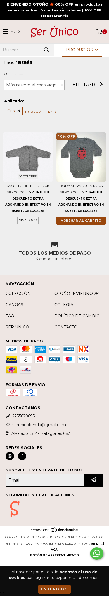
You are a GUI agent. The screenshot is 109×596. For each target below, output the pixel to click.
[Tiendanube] (54, 531)
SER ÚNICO (17, 327)
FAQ (10, 315)
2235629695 (23, 416)
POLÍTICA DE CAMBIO (77, 315)
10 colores (28, 176)
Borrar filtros (40, 112)
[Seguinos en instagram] (10, 456)
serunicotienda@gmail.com (39, 424)
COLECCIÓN (18, 293)
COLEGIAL (65, 304)
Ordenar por (14, 74)
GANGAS (14, 304)
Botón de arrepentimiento (54, 555)
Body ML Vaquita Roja (81, 186)
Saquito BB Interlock (28, 186)
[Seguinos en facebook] (22, 456)
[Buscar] (46, 50)
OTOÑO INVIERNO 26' (76, 293)
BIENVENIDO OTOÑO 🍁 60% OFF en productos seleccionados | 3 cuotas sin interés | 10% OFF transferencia (55, 10)
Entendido (54, 589)
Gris (11, 110)
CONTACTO (65, 327)
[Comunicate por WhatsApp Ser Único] (96, 553)
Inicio (9, 62)
